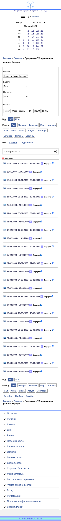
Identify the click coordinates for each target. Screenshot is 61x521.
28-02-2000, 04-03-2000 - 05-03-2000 (23, 280)
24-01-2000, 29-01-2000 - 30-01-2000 (23, 197)
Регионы (18, 58)
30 (42, 43)
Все (13, 125)
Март (42, 125)
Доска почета (14, 463)
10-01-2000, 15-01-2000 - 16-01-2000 (23, 163)
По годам (12, 413)
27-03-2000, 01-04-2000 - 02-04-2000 (23, 346)
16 (33, 43)
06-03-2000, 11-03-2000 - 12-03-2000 (23, 296)
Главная (7, 58)
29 (42, 40)
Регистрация (13, 495)
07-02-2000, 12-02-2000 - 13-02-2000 (23, 230)
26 (42, 30)
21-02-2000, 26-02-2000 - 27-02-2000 (23, 263)
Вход (10, 490)
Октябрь (8, 136)
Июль (22, 130)
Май (6, 130)
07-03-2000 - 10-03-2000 (18, 305)
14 (33, 36)
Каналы (11, 424)
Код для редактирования (20, 479)
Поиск (35, 16)
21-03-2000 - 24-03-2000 (18, 338)
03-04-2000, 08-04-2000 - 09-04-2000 (23, 363)
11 (28, 49)
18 (33, 49)
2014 (17, 119)
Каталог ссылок (15, 446)
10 (28, 46)
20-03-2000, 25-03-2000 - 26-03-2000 (23, 330)
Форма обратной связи (19, 484)
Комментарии (14, 457)
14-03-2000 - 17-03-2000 (18, 321)
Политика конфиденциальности (24, 501)
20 (37, 33)
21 (37, 36)
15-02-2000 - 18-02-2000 (18, 255)
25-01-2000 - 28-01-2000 (18, 205)
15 (33, 40)
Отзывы (11, 452)
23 (37, 43)
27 (42, 33)
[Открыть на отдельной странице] (52, 163)
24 (37, 46)
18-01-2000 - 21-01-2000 (18, 188)
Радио (10, 435)
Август (31, 130)
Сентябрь (42, 130)
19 (37, 30)
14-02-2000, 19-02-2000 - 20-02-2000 (23, 247)
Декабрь (30, 136)
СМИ (10, 430)
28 (42, 36)
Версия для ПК (15, 506)
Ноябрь (19, 136)
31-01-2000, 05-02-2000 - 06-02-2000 (23, 213)
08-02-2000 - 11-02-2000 (17, 238)
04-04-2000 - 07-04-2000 (18, 371)
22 (37, 40)
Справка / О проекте (18, 468)
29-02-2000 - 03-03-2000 (18, 288)
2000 (11, 119)
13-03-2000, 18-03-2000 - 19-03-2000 (23, 313)
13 (33, 33)
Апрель (52, 125)
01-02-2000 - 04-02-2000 (18, 222)
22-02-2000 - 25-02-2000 (18, 271)
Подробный (27, 142)
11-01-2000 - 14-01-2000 (17, 172)
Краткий (13, 142)
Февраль (33, 125)
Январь (22, 125)
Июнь (13, 130)
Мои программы (15, 473)
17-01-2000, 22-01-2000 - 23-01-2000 (23, 180)
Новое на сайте (15, 441)
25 (37, 49)
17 (33, 46)
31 (42, 46)
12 (33, 30)
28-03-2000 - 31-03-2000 (18, 355)
